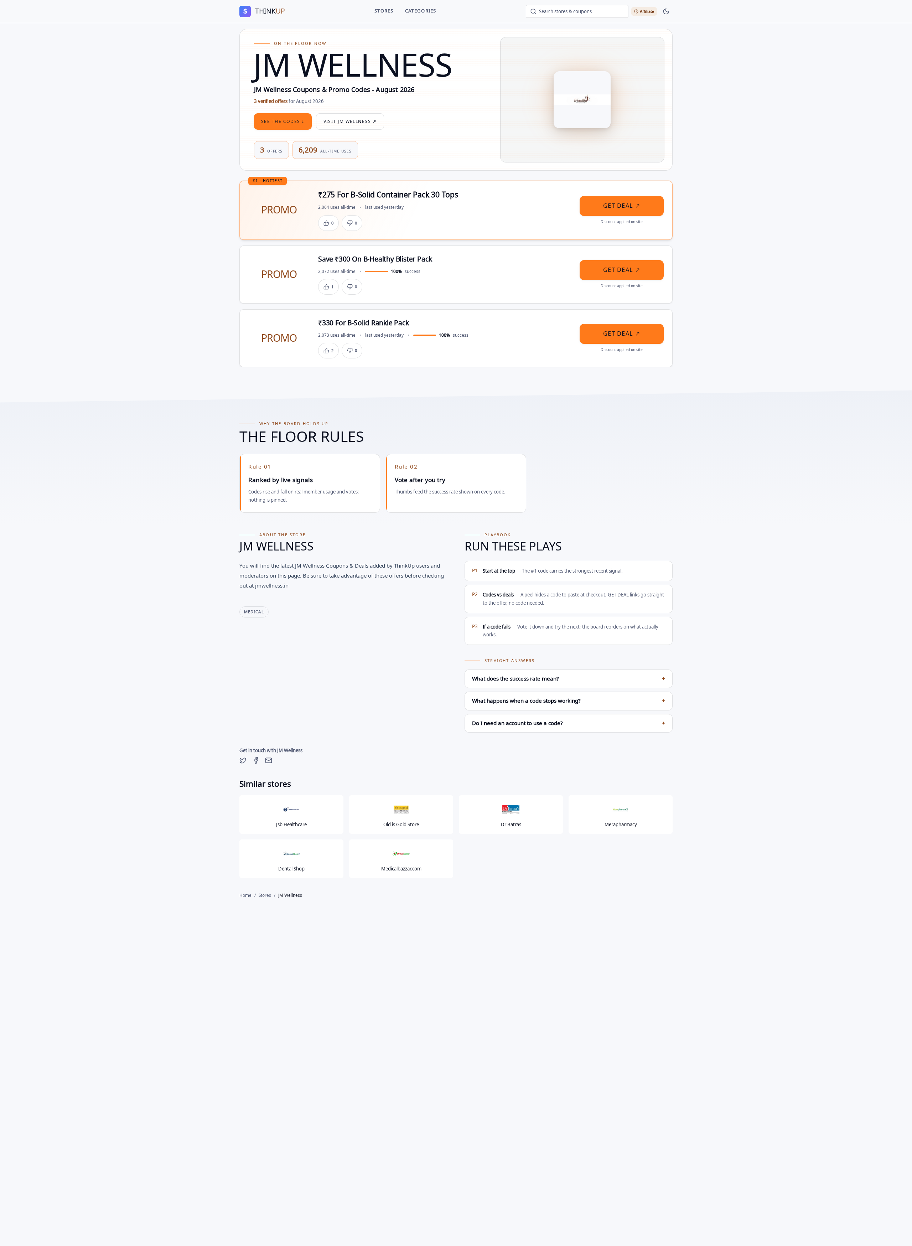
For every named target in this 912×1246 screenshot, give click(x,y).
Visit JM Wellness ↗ (350, 121)
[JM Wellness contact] (268, 760)
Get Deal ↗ (621, 206)
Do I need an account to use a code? (568, 723)
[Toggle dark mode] (666, 11)
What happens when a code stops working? (568, 701)
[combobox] (577, 11)
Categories (420, 11)
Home (245, 895)
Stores (384, 11)
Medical (254, 612)
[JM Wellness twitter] (243, 760)
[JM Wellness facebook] (255, 760)
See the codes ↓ (283, 121)
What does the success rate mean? (568, 679)
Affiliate (647, 11)
